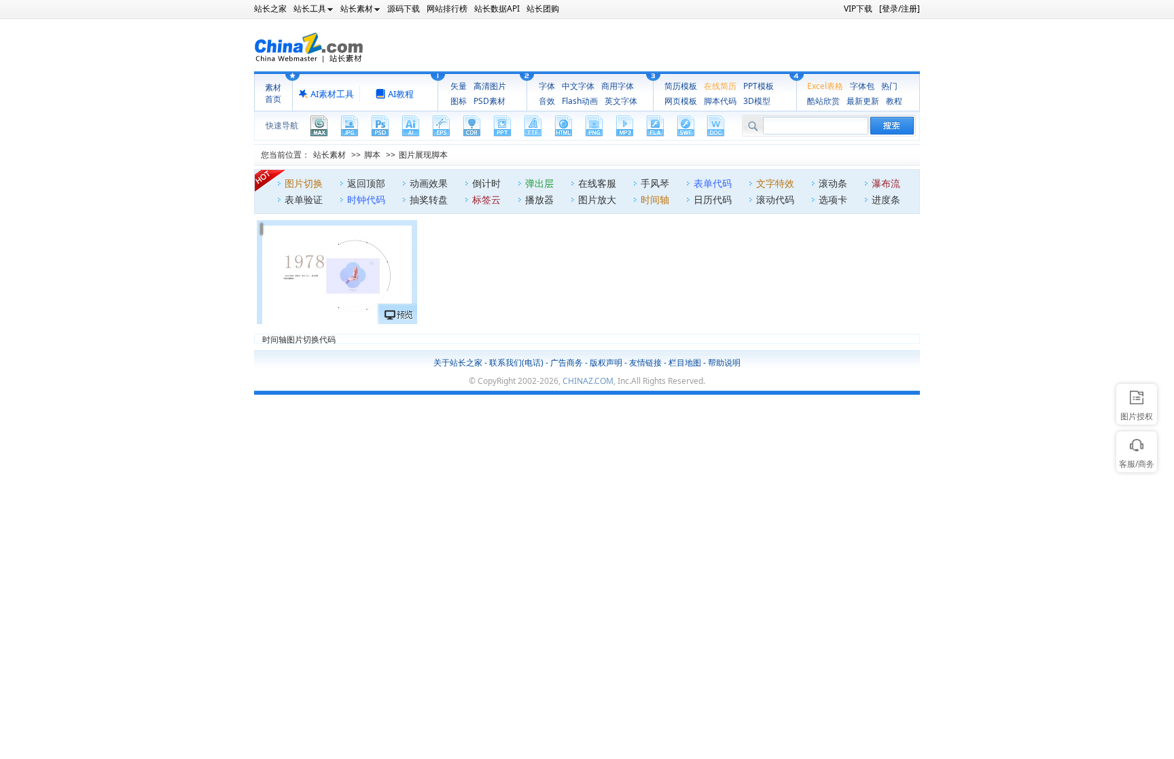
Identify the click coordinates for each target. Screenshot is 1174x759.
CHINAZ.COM (588, 381)
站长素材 (329, 154)
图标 (458, 101)
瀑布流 (886, 183)
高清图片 (490, 86)
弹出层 (539, 183)
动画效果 (429, 183)
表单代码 (713, 183)
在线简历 (720, 86)
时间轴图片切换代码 (299, 339)
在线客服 (597, 183)
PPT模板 (758, 86)
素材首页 (273, 93)
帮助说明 (724, 362)
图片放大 (597, 199)
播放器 (539, 199)
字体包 (862, 86)
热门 (889, 86)
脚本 (372, 154)
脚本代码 (720, 101)
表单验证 (304, 199)
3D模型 (756, 101)
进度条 (886, 199)
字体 (547, 86)
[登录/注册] (899, 8)
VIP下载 (858, 8)
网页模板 (680, 101)
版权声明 (606, 362)
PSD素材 (489, 101)
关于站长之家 (457, 362)
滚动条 (833, 183)
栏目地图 (685, 362)
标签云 (486, 199)
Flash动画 (580, 101)
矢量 (458, 86)
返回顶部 (366, 183)
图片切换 (304, 183)
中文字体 (578, 86)
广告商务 (566, 362)
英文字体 (621, 101)
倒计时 (486, 183)
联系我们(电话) (516, 362)
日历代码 (713, 199)
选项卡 (833, 199)
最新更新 (863, 101)
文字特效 (775, 183)
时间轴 (655, 199)
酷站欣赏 (823, 101)
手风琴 (655, 183)
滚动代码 (775, 199)
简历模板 (680, 86)
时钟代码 (366, 199)
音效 (547, 101)
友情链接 (645, 362)
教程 (894, 101)
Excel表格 (825, 86)
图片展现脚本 (423, 154)
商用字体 (617, 86)
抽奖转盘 (429, 199)
